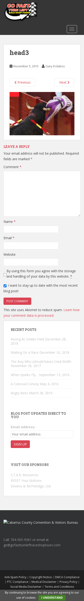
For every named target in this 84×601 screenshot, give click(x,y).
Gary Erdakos (55, 66)
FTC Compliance (17, 582)
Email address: (23, 427)
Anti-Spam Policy (15, 577)
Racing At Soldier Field (27, 339)
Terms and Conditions (59, 587)
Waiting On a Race (24, 352)
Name (10, 221)
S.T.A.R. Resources (24, 475)
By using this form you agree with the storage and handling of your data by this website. (41, 274)
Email (9, 238)
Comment (12, 167)
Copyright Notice (40, 577)
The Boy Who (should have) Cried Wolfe (41, 361)
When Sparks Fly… (24, 375)
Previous (24, 82)
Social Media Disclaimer (26, 587)
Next (63, 82)
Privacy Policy (68, 582)
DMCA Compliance (67, 577)
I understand (52, 598)
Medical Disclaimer (44, 582)
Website (10, 254)
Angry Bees (19, 393)
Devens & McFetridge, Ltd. (31, 486)
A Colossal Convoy (25, 384)
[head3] (42, 113)
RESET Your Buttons (26, 480)
